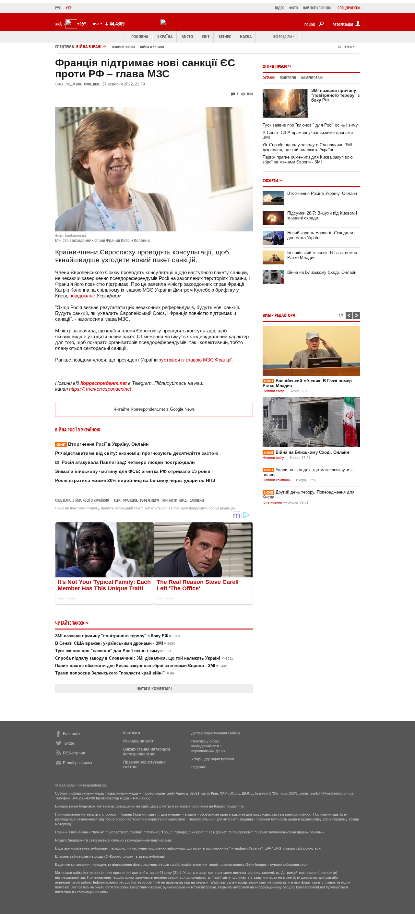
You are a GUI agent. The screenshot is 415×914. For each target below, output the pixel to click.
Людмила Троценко (82, 84)
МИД (183, 500)
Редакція (198, 767)
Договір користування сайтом (215, 733)
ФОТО (293, 8)
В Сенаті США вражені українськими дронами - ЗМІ (115, 643)
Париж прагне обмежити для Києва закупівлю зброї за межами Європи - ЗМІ (141, 665)
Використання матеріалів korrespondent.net (146, 751)
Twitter (68, 743)
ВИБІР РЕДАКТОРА (279, 315)
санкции (197, 500)
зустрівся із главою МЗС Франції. (196, 359)
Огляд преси (275, 66)
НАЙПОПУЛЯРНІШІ (318, 8)
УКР (69, 8)
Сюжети (270, 180)
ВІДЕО (279, 8)
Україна (164, 36)
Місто (187, 36)
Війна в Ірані (120, 46)
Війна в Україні (152, 46)
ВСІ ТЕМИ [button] (345, 46)
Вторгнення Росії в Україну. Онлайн (102, 444)
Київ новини (272, 502)
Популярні (288, 77)
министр (169, 500)
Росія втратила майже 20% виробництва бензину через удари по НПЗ (135, 480)
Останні (269, 77)
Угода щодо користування (212, 759)
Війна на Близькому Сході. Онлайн (321, 272)
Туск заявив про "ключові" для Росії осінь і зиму (113, 650)
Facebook (71, 733)
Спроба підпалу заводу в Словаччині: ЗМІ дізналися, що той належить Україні (144, 658)
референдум (150, 500)
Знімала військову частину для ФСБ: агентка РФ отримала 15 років (132, 471)
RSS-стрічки (74, 753)
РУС (58, 8)
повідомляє (82, 295)
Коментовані (312, 77)
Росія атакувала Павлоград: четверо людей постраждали (128, 462)
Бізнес (225, 36)
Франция (130, 500)
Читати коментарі (154, 689)
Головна (139, 36)
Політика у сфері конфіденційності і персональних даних (208, 746)
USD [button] (96, 23)
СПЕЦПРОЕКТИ (349, 8)
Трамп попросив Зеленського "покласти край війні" (114, 673)
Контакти (131, 733)
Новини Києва (123, 46)
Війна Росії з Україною (91, 500)
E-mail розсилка (77, 763)
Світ (205, 36)
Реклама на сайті (139, 741)
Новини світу (273, 391)
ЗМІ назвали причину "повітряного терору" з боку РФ (117, 635)
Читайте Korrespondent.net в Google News (154, 409)
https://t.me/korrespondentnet (100, 389)
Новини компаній (276, 480)
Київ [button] (59, 24)
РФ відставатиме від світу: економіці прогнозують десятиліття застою (136, 453)
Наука (246, 36)
